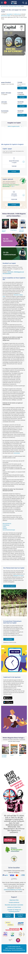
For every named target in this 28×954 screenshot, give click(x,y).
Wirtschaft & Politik (5, 15)
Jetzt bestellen (8, 639)
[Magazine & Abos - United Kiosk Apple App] (8, 697)
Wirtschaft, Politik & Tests (14, 6)
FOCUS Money (6, 525)
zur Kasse (13, 171)
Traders (4, 526)
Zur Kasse (22, 88)
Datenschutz (12, 948)
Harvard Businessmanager (9, 529)
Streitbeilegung (7, 950)
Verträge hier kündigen (20, 915)
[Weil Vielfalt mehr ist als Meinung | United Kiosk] (14, 2)
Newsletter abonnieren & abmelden (14, 905)
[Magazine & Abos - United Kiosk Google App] (9, 701)
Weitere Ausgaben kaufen (13, 126)
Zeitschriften (5, 6)
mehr (13, 186)
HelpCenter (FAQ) (14, 900)
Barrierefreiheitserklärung (18, 950)
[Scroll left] (6, 126)
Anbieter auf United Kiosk (14, 907)
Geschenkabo (17, 453)
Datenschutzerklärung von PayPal (13, 889)
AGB (6, 948)
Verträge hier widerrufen (8, 915)
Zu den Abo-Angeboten (9, 586)
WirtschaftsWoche (7, 523)
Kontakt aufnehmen (14, 902)
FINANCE (5, 528)
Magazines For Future (18, 575)
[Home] (1, 6)
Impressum (19, 948)
